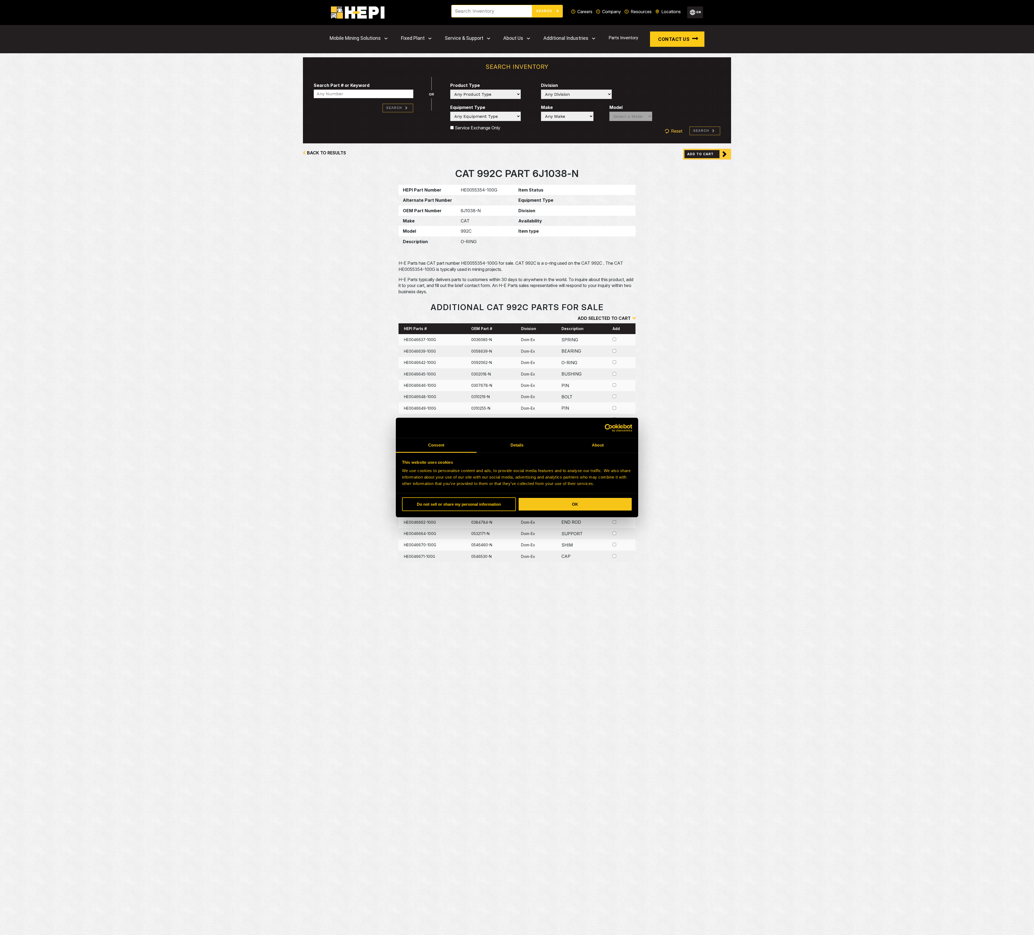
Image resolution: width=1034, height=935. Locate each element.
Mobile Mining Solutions (355, 38)
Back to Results (326, 153)
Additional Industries (565, 38)
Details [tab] (517, 445)
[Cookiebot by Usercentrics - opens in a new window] (608, 428)
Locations (671, 11)
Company (611, 11)
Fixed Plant (413, 38)
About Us (513, 38)
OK (575, 504)
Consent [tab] (436, 445)
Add (616, 328)
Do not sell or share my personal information (459, 504)
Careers (584, 11)
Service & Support (464, 38)
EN (698, 12)
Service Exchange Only (477, 127)
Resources (641, 11)
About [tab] (598, 445)
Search (544, 11)
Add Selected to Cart (604, 318)
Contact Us (673, 39)
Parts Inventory (623, 37)
